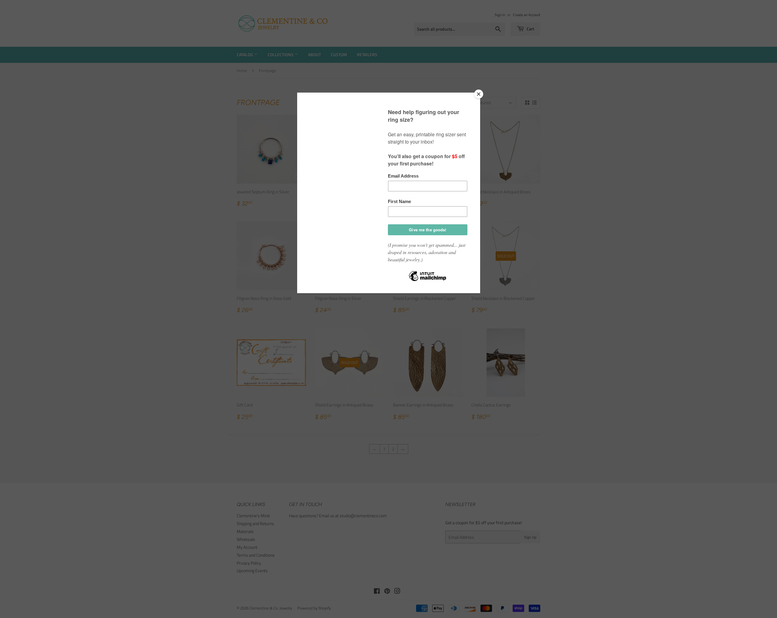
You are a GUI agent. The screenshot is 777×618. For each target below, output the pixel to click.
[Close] (478, 94)
